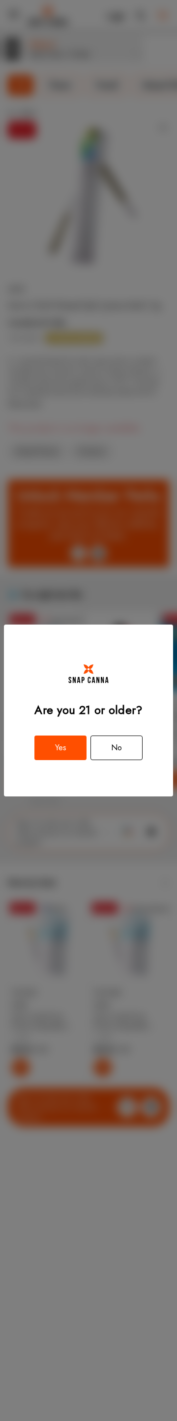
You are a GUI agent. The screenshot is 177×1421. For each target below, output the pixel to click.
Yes (60, 747)
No (116, 747)
